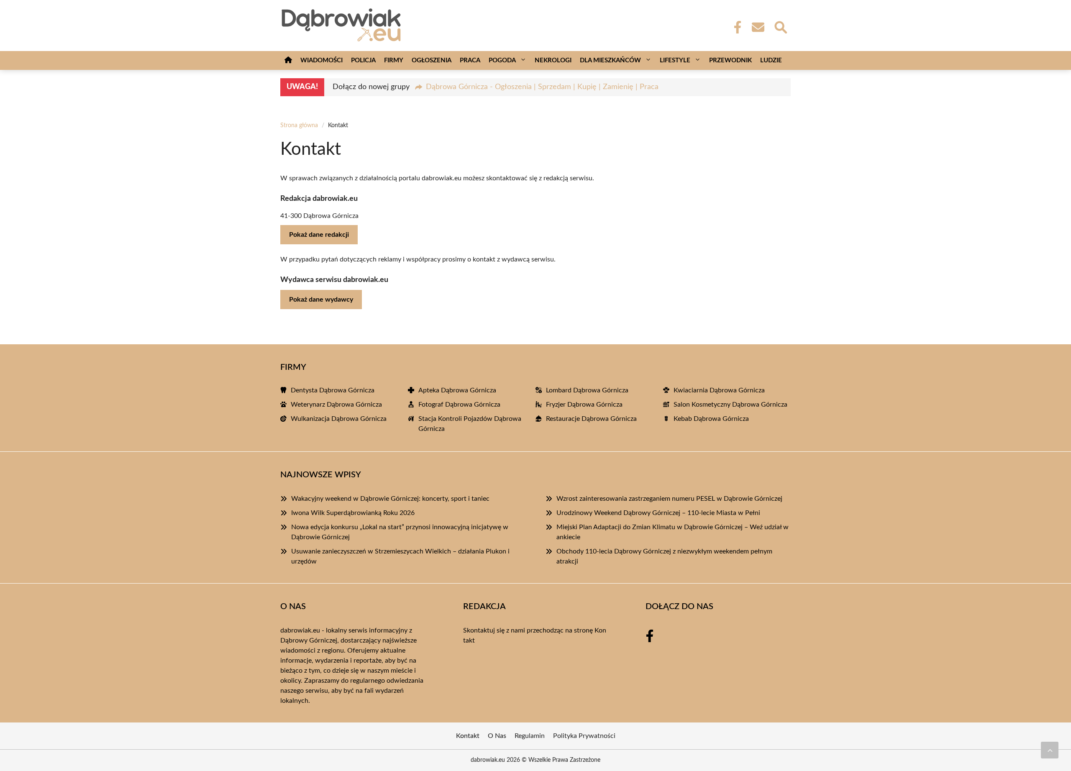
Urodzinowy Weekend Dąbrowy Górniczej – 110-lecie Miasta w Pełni (658, 513)
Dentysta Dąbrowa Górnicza (332, 390)
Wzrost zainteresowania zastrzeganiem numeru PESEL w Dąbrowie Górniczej (669, 498)
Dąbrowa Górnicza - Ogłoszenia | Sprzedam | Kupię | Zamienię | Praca (542, 87)
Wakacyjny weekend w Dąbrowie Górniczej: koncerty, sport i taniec (390, 498)
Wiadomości (321, 60)
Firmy (393, 60)
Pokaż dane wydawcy (321, 299)
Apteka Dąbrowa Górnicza (457, 390)
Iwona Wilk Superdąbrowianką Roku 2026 (353, 513)
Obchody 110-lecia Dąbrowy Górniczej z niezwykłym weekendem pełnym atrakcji (664, 556)
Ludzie (771, 60)
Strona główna (299, 125)
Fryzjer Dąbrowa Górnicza (584, 404)
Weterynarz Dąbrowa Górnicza (336, 404)
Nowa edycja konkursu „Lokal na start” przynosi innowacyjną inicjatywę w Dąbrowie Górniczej (399, 532)
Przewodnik (730, 60)
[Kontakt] (757, 27)
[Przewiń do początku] (1049, 750)
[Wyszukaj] (780, 26)
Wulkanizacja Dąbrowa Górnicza (339, 418)
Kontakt (467, 736)
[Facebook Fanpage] (735, 27)
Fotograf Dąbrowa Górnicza (459, 404)
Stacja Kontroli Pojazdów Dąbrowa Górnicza (469, 423)
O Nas (497, 736)
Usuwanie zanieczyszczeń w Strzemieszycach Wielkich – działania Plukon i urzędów (400, 556)
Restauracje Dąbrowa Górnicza (591, 418)
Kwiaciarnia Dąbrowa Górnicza (719, 390)
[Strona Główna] (288, 60)
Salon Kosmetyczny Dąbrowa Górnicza (730, 404)
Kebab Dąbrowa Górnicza (711, 418)
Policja (363, 60)
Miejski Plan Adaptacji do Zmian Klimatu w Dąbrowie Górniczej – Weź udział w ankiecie (672, 532)
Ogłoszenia (431, 60)
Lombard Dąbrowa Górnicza (587, 390)
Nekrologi (553, 60)
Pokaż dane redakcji (319, 234)
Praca (470, 60)
